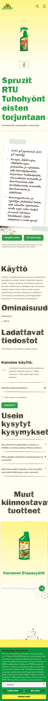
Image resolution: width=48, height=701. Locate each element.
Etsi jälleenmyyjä (34, 238)
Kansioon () (9, 405)
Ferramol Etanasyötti (24, 574)
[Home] (7, 6)
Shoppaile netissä (12, 238)
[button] (45, 595)
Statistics (10, 685)
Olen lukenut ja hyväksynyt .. (16, 398)
